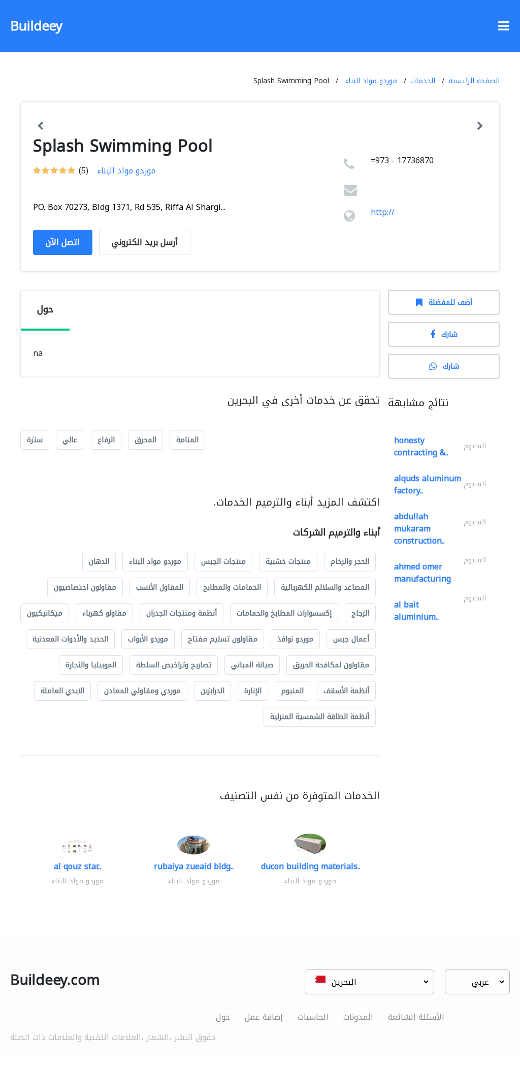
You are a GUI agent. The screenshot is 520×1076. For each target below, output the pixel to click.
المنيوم (292, 691)
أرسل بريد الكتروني (145, 242)
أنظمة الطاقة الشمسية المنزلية (319, 717)
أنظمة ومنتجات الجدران (181, 613)
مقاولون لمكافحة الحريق (331, 665)
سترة (35, 440)
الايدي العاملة (62, 691)
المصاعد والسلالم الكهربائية (325, 587)
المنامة (187, 440)
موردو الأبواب (148, 639)
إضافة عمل (264, 1017)
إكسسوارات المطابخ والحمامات (284, 613)
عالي (70, 440)
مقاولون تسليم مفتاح (222, 639)
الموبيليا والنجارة (91, 665)
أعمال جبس (351, 639)
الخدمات (422, 81)
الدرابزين (212, 691)
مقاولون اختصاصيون (85, 587)
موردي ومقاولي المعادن (142, 691)
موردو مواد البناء (371, 81)
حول (223, 1017)
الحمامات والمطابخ (232, 587)
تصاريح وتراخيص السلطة (173, 665)
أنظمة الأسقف (346, 691)
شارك (449, 334)
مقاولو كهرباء (104, 613)
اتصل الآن (63, 242)
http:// (383, 212)
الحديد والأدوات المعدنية (70, 639)
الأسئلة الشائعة (416, 1017)
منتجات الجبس (223, 561)
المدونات (358, 1017)
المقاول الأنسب (159, 587)
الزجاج (360, 613)
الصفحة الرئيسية (474, 81)
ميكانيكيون (44, 613)
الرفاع (106, 440)
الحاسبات (313, 1017)
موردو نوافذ (295, 639)
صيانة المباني (252, 665)
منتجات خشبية (288, 561)
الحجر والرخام (350, 561)
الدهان (99, 561)
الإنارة (253, 691)
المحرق (145, 440)
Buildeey (36, 26)
